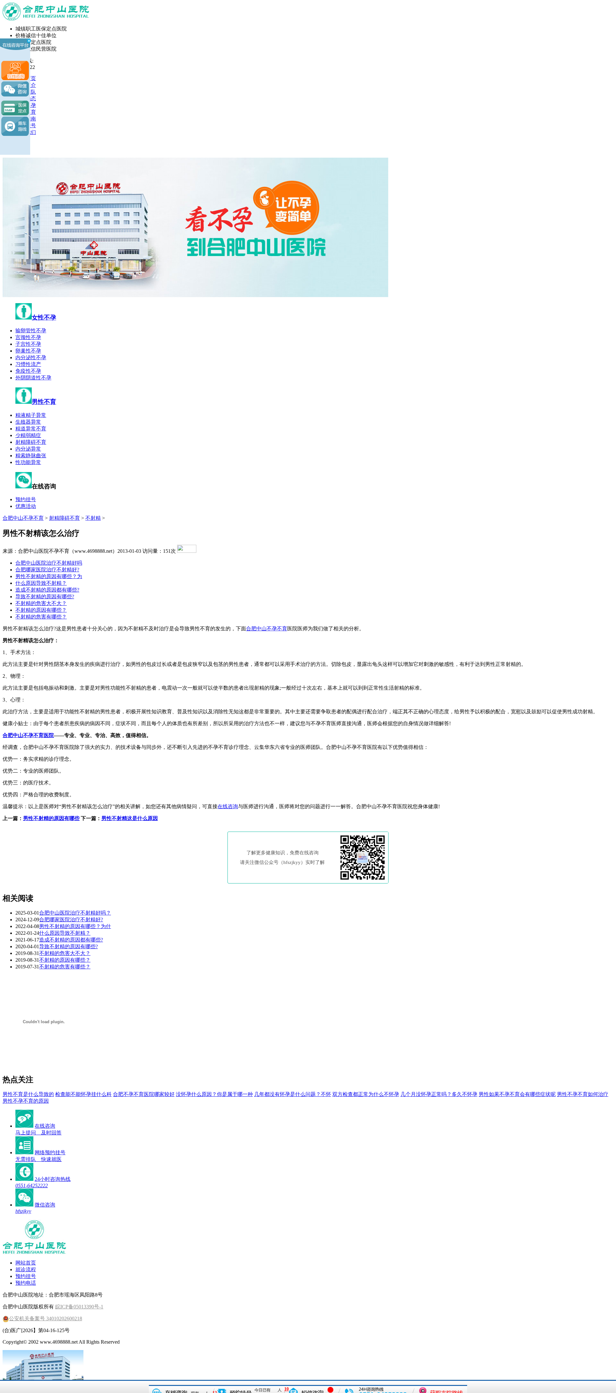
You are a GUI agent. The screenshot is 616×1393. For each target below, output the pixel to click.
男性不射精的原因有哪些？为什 (75, 926)
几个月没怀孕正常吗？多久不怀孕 (438, 1094)
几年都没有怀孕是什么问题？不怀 (292, 1094)
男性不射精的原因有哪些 (51, 818)
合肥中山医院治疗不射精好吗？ (75, 913)
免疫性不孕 (28, 371)
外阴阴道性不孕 (33, 377)
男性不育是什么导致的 (28, 1094)
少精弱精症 (28, 435)
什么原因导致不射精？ (41, 583)
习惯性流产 (28, 364)
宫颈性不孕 (28, 337)
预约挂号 (25, 499)
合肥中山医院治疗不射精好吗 (48, 563)
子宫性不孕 (28, 344)
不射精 (93, 518)
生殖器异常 (28, 422)
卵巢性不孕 (28, 350)
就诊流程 (25, 1269)
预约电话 (25, 1283)
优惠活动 (25, 506)
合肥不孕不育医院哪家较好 (144, 1094)
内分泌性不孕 (30, 357)
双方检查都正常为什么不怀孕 (365, 1094)
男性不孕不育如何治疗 (582, 1094)
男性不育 (44, 401)
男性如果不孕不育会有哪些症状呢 (517, 1094)
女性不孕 (44, 317)
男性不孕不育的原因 (26, 1101)
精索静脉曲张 (30, 455)
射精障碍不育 (30, 442)
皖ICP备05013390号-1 (79, 1306)
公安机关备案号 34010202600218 (45, 1318)
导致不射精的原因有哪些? (44, 596)
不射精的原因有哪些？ (41, 610)
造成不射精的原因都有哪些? (47, 590)
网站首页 (25, 1262)
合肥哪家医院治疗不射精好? (47, 569)
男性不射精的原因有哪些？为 (48, 576)
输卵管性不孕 (30, 330)
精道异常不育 (30, 428)
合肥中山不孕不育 (23, 518)
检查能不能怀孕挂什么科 (83, 1094)
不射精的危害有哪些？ (41, 616)
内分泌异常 (28, 449)
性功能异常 (28, 462)
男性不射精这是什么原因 (129, 818)
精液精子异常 (30, 415)
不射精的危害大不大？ (41, 603)
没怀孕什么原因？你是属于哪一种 (214, 1094)
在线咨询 (228, 806)
